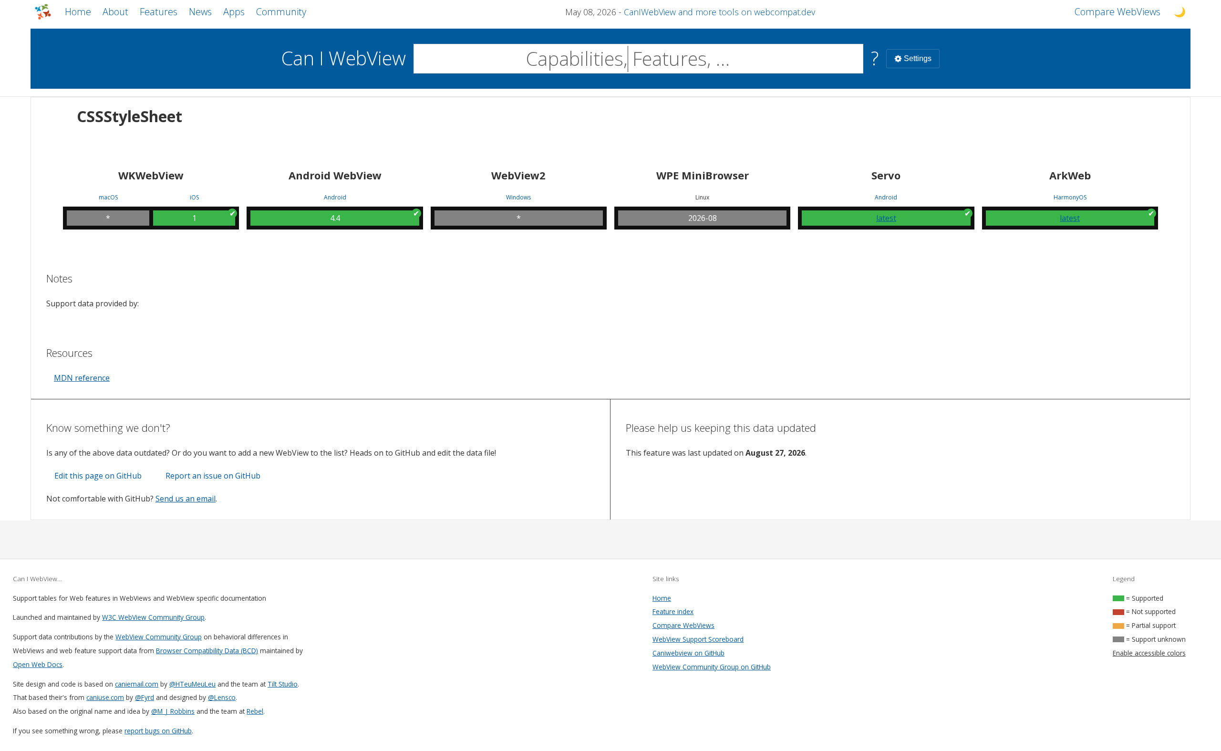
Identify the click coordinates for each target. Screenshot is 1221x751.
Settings (917, 58)
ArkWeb (1070, 175)
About (115, 11)
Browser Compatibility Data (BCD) (207, 650)
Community (281, 11)
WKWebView (151, 175)
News (200, 11)
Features (158, 11)
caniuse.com (105, 697)
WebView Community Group (158, 636)
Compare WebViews (683, 625)
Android (335, 197)
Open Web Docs (37, 664)
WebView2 (518, 175)
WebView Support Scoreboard (698, 639)
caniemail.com (136, 683)
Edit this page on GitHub (98, 475)
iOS (194, 197)
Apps (234, 11)
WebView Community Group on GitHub (711, 666)
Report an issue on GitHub (213, 475)
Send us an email (185, 498)
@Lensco (222, 697)
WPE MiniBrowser (702, 175)
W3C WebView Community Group (153, 617)
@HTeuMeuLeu (192, 683)
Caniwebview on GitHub (688, 652)
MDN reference (82, 378)
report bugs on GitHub (158, 730)
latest (886, 218)
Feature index (672, 611)
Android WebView (335, 175)
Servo (885, 175)
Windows (518, 197)
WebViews (1117, 11)
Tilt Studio (283, 683)
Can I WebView (343, 58)
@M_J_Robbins (173, 711)
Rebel (255, 711)
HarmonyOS (1070, 197)
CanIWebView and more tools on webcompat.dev (719, 12)
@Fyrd (144, 697)
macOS (108, 197)
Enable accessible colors (1149, 652)
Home (78, 11)
